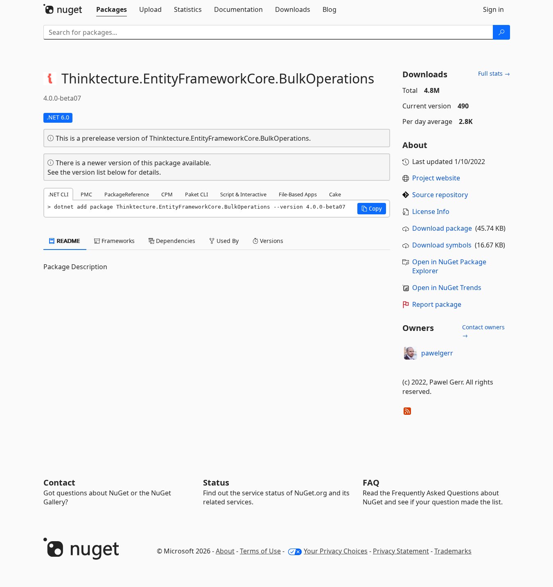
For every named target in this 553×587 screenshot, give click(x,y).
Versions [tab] (270, 241)
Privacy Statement (401, 551)
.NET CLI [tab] (58, 194)
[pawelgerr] (410, 353)
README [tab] (67, 241)
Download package (442, 228)
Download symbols (442, 245)
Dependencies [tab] (174, 241)
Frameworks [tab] (117, 241)
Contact (59, 482)
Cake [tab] (335, 194)
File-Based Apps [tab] (298, 194)
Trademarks (453, 551)
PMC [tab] (86, 194)
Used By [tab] (227, 241)
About (225, 551)
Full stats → (494, 73)
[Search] (501, 32)
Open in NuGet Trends (446, 287)
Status (216, 482)
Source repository (440, 194)
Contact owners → (483, 331)
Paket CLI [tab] (196, 194)
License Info (430, 211)
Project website (436, 177)
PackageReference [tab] (126, 194)
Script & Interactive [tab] (243, 194)
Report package (436, 304)
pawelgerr (437, 353)
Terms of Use (260, 551)
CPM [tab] (167, 194)
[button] (371, 208)
